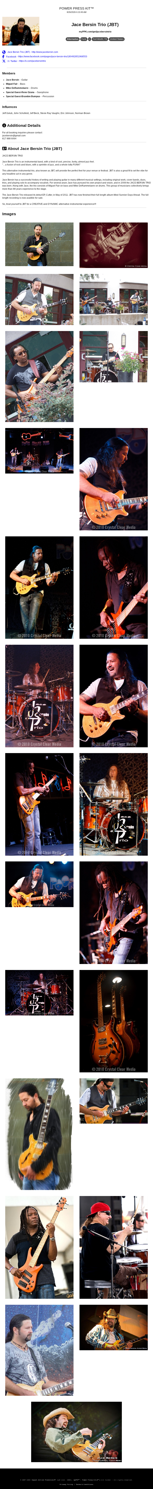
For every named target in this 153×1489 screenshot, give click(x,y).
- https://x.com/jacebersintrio (26, 61)
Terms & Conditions (84, 1484)
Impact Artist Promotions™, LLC (46, 1480)
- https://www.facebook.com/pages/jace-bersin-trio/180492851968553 (46, 56)
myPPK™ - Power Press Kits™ (86, 1480)
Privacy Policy (66, 1484)
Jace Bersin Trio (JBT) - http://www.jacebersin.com (32, 52)
